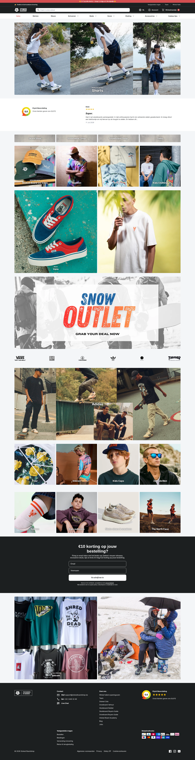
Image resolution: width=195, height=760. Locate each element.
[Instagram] (174, 751)
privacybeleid (110, 583)
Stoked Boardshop (27, 751)
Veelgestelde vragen (154, 4)
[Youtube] (179, 751)
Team (166, 4)
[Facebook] (170, 751)
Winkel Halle (177, 4)
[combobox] (83, 10)
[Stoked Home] (20, 10)
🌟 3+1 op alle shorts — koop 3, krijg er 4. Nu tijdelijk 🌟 (97, 1)
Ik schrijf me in (97, 578)
